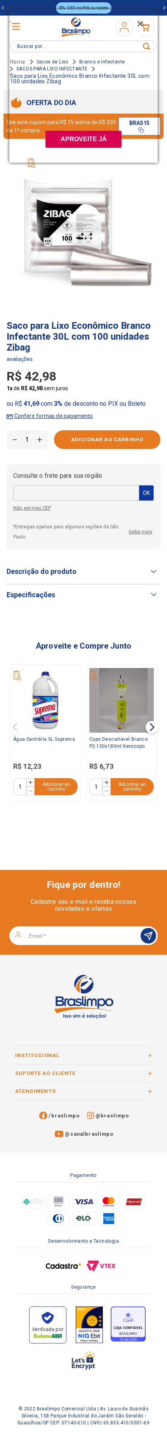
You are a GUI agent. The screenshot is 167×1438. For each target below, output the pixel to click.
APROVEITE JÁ (84, 139)
